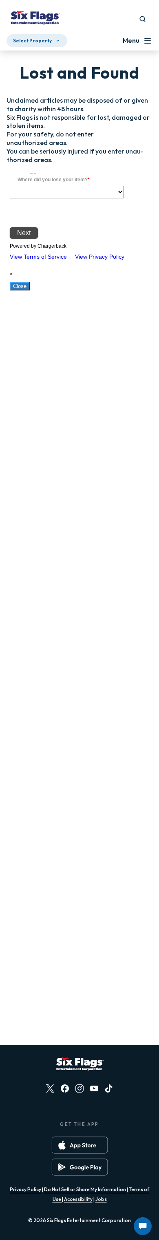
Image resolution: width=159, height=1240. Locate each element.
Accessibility (78, 1199)
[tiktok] (109, 1088)
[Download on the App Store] (80, 1145)
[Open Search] (142, 18)
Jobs (101, 1199)
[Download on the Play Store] (80, 1167)
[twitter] (50, 1088)
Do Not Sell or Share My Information (85, 1189)
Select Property (32, 40)
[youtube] (94, 1088)
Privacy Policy (25, 1189)
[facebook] (65, 1088)
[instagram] (79, 1088)
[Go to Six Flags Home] (35, 18)
